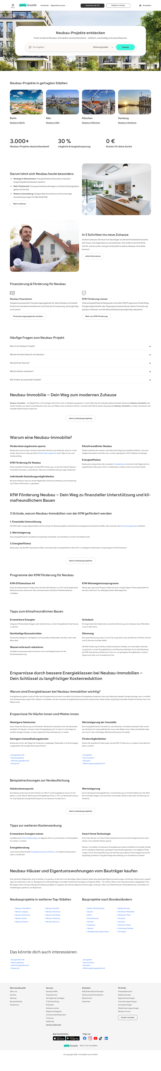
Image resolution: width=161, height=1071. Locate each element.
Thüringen (122, 932)
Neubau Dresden (52, 908)
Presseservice (51, 995)
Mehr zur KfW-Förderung (96, 316)
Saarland (121, 918)
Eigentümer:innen (58, 5)
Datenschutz (87, 998)
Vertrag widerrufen (53, 1025)
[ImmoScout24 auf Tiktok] (101, 1040)
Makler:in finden (118, 5)
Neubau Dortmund (22, 915)
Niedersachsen (124, 908)
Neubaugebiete (17, 758)
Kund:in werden (127, 1017)
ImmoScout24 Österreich (56, 1015)
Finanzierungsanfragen (127, 1001)
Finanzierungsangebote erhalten (28, 316)
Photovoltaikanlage (29, 838)
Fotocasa (50, 1018)
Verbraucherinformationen (92, 995)
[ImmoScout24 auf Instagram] (90, 1040)
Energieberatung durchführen (42, 852)
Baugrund (15, 763)
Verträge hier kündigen (55, 998)
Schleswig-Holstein (125, 928)
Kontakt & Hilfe (51, 991)
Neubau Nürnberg (53, 915)
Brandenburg (92, 918)
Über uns (13, 991)
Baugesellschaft (17, 755)
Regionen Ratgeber (54, 1011)
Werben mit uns (124, 1011)
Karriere (13, 995)
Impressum (14, 1005)
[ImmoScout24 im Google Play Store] (73, 1040)
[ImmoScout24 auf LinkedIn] (106, 1040)
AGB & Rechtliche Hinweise (93, 991)
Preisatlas (50, 1005)
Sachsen (121, 922)
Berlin (89, 915)
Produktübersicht (125, 991)
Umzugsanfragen (125, 1005)
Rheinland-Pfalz (124, 915)
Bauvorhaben (88, 758)
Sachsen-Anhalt (124, 925)
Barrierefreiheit (16, 1001)
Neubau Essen (21, 918)
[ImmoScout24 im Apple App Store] (59, 1040)
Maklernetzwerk (124, 995)
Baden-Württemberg (95, 908)
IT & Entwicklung (52, 1001)
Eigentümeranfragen (126, 998)
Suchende (45, 5)
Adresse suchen (52, 1008)
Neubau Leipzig (21, 912)
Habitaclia (50, 1021)
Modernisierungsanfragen (128, 1008)
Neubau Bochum (52, 922)
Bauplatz (87, 761)
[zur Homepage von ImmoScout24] (27, 6)
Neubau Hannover (53, 912)
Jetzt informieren (93, 256)
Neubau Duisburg (53, 918)
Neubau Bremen (21, 922)
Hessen (90, 928)
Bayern (90, 912)
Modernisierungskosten (47, 453)
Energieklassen (119, 464)
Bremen (90, 922)
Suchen (125, 47)
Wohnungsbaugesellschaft (94, 763)
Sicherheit (86, 1001)
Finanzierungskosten (128, 526)
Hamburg (91, 925)
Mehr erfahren (19, 204)
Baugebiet (87, 755)
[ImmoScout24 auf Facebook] (85, 1040)
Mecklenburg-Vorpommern (98, 932)
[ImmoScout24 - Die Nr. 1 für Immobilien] (71, 1045)
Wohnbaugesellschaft (20, 761)
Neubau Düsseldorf (23, 908)
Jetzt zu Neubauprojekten (80, 418)
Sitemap (13, 998)
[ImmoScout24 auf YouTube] (95, 1040)
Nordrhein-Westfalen (126, 912)
